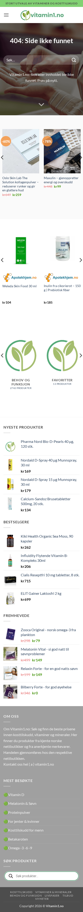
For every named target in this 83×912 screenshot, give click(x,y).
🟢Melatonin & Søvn (19, 803)
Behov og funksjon (26, 895)
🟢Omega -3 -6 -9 (17, 848)
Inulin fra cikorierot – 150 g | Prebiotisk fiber (62, 288)
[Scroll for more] (41, 105)
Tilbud (67, 895)
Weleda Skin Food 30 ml (19, 286)
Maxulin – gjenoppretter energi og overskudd (61, 180)
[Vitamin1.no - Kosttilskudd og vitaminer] (41, 15)
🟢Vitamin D (13, 794)
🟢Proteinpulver (16, 812)
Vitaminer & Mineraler (53, 892)
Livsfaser (52, 895)
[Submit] (74, 59)
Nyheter (42, 898)
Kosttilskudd (21, 892)
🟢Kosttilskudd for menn (23, 830)
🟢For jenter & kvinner (21, 821)
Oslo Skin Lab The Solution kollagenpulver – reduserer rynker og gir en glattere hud (20, 184)
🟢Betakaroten (15, 839)
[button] (6, 15)
